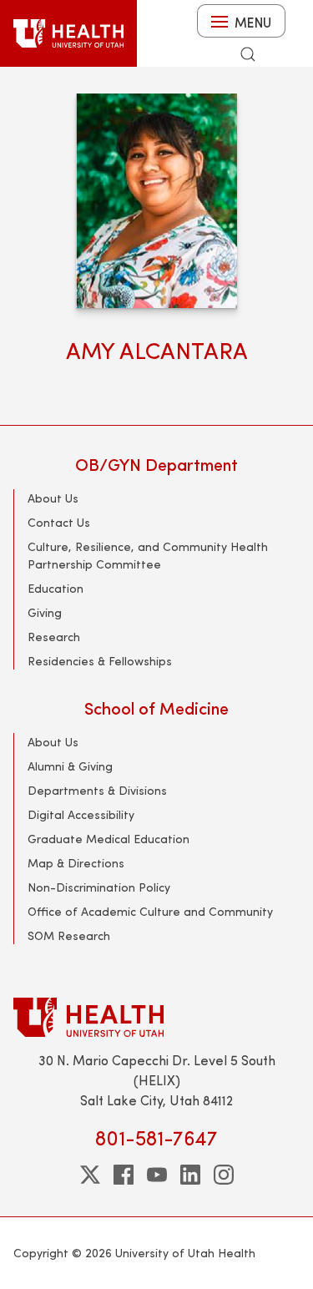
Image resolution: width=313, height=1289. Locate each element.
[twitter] (90, 1175)
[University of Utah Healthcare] (156, 1017)
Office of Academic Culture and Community (150, 911)
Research (54, 636)
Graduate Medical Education (108, 839)
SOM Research (69, 935)
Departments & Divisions (97, 790)
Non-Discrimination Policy (99, 887)
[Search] (248, 54)
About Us (53, 498)
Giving (45, 612)
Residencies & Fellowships (100, 661)
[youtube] (157, 1175)
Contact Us (59, 522)
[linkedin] (190, 1175)
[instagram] (224, 1175)
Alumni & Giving (70, 766)
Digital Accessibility (81, 814)
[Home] (68, 33)
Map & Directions (76, 863)
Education (55, 588)
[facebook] (124, 1175)
